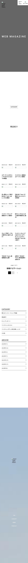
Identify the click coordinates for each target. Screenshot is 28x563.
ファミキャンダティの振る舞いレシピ (11, 329)
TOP (14, 515)
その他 (3, 333)
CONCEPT (14, 518)
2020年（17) (5, 364)
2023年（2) (5, 352)
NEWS (14, 522)
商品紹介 (11, 164)
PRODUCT (14, 526)
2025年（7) (5, 344)
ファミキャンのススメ (7, 325)
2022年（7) (5, 356)
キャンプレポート (6, 321)
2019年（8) (5, 368)
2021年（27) (5, 360)
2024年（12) (5, 348)
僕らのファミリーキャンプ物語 (9, 313)
